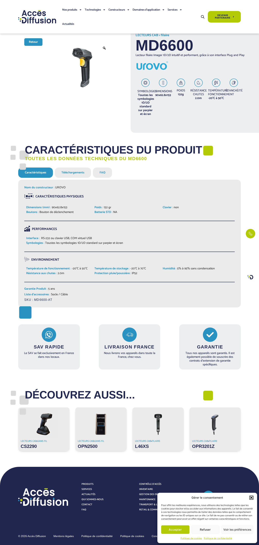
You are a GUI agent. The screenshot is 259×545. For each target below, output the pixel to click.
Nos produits (69, 9)
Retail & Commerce (150, 510)
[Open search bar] (203, 16)
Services (172, 9)
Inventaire (146, 489)
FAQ (84, 510)
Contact (87, 505)
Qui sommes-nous (93, 499)
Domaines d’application (146, 9)
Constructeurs (116, 9)
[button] (251, 498)
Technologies (93, 9)
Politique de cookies (191, 538)
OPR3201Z (203, 446)
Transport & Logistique (154, 505)
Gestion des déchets (152, 494)
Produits (87, 484)
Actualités (68, 24)
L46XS (142, 446)
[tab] (35, 173)
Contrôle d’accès (150, 484)
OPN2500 (87, 446)
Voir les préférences (237, 529)
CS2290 (29, 446)
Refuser (205, 529)
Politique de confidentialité (218, 538)
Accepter (175, 529)
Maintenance (147, 499)
